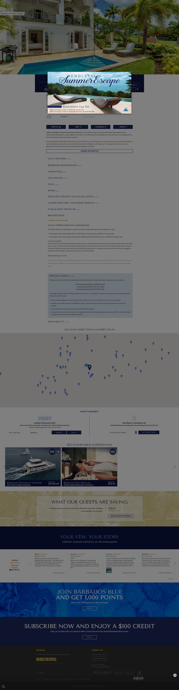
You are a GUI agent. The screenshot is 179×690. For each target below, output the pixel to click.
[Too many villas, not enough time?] (175, 675)
